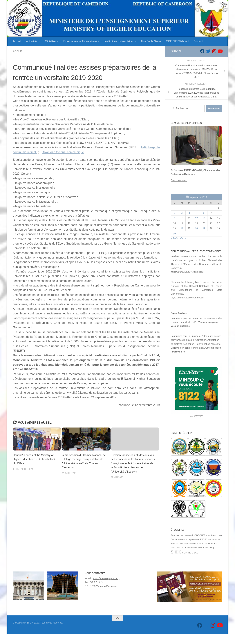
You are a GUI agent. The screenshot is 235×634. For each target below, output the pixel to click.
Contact (198, 41)
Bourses (175, 535)
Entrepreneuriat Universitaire (80, 41)
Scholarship (208, 547)
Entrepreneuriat (192, 539)
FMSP (217, 539)
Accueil (17, 41)
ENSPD (181, 539)
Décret (174, 539)
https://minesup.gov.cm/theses (187, 271)
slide (176, 551)
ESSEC (204, 539)
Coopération (211, 535)
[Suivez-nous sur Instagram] (214, 51)
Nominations (210, 543)
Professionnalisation (193, 547)
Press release (177, 547)
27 (204, 228)
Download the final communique (63, 152)
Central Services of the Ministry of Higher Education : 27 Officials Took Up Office (34, 459)
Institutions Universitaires (118, 41)
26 (196, 228)
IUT (177, 543)
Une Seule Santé (151, 41)
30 (174, 233)
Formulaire (178, 351)
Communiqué (185, 535)
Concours (198, 535)
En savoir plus (179, 180)
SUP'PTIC (186, 553)
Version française (208, 322)
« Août (174, 238)
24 (181, 228)
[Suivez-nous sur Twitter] (208, 51)
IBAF (173, 543)
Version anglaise (180, 326)
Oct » (183, 238)
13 (204, 218)
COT (220, 535)
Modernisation (186, 543)
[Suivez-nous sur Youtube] (220, 51)
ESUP (211, 539)
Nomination (198, 543)
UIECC (195, 553)
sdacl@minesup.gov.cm (105, 578)
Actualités (31, 41)
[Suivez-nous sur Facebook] (202, 51)
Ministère (50, 41)
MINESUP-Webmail (177, 41)
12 (196, 218)
